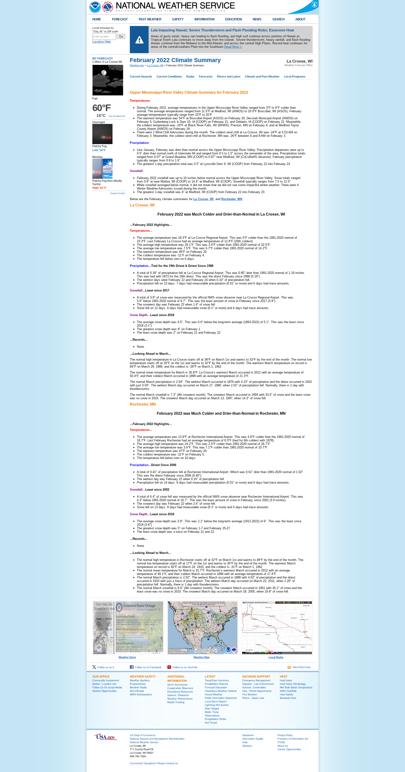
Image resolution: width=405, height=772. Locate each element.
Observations (212, 715)
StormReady (137, 691)
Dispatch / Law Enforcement (258, 684)
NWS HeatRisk (288, 691)
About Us (283, 745)
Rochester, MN (231, 199)
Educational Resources (180, 691)
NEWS (257, 19)
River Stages (212, 708)
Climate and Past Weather (262, 76)
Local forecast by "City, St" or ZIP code (105, 29)
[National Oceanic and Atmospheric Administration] (94, 7)
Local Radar (276, 657)
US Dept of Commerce (142, 735)
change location (117, 193)
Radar (190, 76)
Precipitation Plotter (215, 719)
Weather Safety (143, 676)
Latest (210, 676)
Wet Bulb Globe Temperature (296, 687)
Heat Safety (286, 694)
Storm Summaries (177, 684)
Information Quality (252, 738)
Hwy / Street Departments (256, 691)
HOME (96, 19)
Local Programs (294, 76)
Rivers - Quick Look (253, 698)
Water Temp (212, 712)
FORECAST (120, 19)
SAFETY (178, 19)
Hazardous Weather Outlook (220, 691)
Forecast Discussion (216, 687)
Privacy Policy (285, 735)
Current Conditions (169, 76)
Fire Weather (249, 694)
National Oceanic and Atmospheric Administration (157, 738)
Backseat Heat (288, 698)
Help (245, 742)
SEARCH (278, 19)
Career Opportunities (289, 749)
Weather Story (127, 657)
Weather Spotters (140, 680)
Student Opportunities (104, 691)
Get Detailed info (117, 116)
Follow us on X (105, 667)
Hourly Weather (213, 694)
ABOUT (300, 19)
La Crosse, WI (155, 65)
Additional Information (177, 678)
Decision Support (256, 676)
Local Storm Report (216, 701)
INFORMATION (204, 19)
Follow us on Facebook (147, 667)
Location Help (101, 41)
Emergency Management (256, 680)
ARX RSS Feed (300, 667)
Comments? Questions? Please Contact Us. (154, 763)
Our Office (100, 676)
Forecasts (206, 76)
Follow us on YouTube (184, 667)
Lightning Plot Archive (217, 705)
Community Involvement (105, 680)
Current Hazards (141, 76)
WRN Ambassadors (141, 694)
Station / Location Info (104, 684)
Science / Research (178, 695)
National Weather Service (144, 742)
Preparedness (138, 684)
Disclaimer (248, 735)
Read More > (233, 46)
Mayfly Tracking (175, 702)
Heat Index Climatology (293, 684)
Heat (283, 676)
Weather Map (202, 657)
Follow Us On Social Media (107, 687)
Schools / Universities (254, 687)
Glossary (247, 745)
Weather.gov (137, 65)
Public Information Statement (221, 698)
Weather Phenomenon (180, 698)
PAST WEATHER (150, 19)
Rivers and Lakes (228, 76)
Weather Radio (138, 687)
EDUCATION (233, 19)
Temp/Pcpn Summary (217, 680)
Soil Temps (211, 722)
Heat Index (286, 680)
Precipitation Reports (216, 684)
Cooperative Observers (180, 688)
